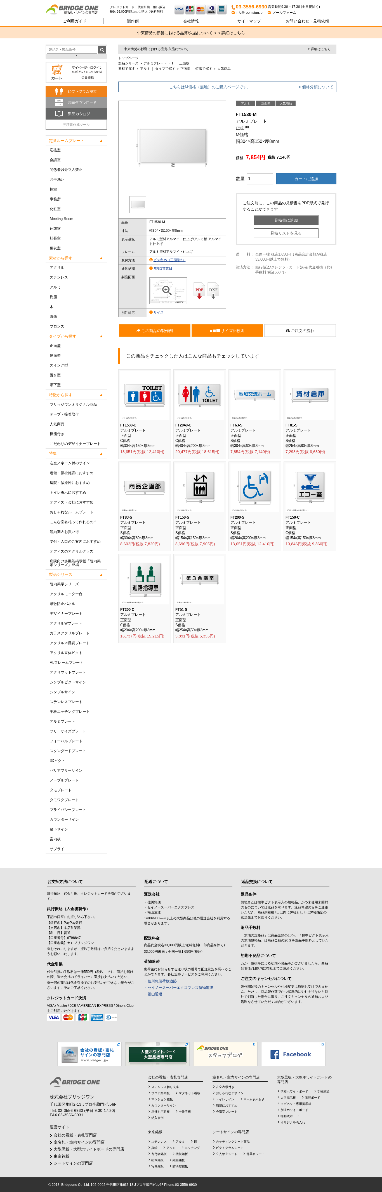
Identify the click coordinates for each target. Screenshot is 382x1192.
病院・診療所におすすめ (70, 483)
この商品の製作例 (156, 330)
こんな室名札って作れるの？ (73, 522)
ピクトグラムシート (230, 1147)
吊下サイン (59, 829)
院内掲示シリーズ (64, 584)
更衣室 (55, 248)
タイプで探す (165, 69)
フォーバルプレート (66, 741)
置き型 (55, 375)
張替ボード (312, 1097)
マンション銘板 (162, 1099)
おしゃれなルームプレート (71, 512)
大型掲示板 (288, 1097)
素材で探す (126, 69)
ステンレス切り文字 (165, 1087)
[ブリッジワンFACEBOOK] (293, 1054)
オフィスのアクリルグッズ (71, 551)
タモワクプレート (64, 800)
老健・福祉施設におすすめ (71, 473)
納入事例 (157, 1117)
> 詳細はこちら (319, 49)
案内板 (55, 839)
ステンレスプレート (66, 702)
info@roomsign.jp (249, 13)
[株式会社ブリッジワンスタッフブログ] (225, 1054)
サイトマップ (249, 21)
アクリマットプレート (68, 672)
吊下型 (55, 385)
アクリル (57, 267)
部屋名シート (255, 1154)
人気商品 (57, 424)
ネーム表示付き (254, 1099)
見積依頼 (307, 21)
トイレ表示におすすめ (68, 492)
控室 (53, 189)
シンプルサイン (62, 692)
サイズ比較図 (232, 330)
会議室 (55, 160)
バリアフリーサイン (66, 770)
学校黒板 (323, 1091)
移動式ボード (289, 1116)
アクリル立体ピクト (66, 653)
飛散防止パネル (62, 604)
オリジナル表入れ (292, 1122)
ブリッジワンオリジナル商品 (73, 404)
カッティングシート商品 (233, 1141)
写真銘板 (157, 1166)
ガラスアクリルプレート (70, 633)
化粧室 (55, 209)
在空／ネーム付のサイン (70, 463)
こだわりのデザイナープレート (75, 444)
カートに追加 (306, 179)
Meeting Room (61, 219)
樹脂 (53, 297)
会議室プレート (226, 1111)
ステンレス (59, 277)
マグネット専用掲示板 (295, 1103)
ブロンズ (57, 326)
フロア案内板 (160, 1093)
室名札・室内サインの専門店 (79, 1142)
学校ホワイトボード (294, 1091)
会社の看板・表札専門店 (75, 1135)
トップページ (128, 58)
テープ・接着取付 (64, 414)
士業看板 (185, 1111)
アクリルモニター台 (66, 594)
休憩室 (55, 228)
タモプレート (61, 790)
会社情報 (191, 21)
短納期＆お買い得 (64, 532)
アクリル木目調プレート (70, 643)
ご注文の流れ (302, 330)
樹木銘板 (157, 1160)
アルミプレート (62, 721)
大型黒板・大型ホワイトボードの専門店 (89, 1149)
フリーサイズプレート (68, 731)
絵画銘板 (179, 1160)
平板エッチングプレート (70, 711)
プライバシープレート (68, 810)
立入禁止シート (226, 1154)
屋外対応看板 (160, 1111)
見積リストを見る (286, 233)
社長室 (55, 238)
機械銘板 (182, 1154)
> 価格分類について (316, 87)
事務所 (55, 199)
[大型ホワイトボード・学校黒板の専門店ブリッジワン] (157, 1054)
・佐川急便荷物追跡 (160, 981)
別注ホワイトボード (294, 1110)
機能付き (57, 434)
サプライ (57, 849)
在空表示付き (225, 1087)
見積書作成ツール (76, 125)
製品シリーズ (128, 63)
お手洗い (57, 179)
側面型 (55, 355)
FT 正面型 (180, 63)
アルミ (55, 287)
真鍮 (53, 316)
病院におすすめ (226, 1105)
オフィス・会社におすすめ (71, 502)
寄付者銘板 (159, 1154)
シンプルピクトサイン (68, 682)
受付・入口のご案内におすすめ (75, 541)
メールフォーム (283, 13)
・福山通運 (153, 994)
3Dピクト (57, 761)
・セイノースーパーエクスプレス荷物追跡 (178, 987)
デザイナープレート (66, 613)
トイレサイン (225, 1099)
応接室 (55, 150)
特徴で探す (203, 69)
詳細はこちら (233, 33)
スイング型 (59, 365)
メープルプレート (64, 780)
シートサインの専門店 (73, 1163)
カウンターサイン (64, 819)
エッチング (192, 1147)
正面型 (55, 346)
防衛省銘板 (180, 1166)
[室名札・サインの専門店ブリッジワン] (78, 9)
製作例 (133, 21)
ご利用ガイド (74, 21)
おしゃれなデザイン (230, 1093)
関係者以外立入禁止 (66, 170)
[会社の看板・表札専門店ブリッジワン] (89, 1054)
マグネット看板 (189, 1093)
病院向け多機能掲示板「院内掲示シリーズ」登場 (75, 563)
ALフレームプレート (66, 662)
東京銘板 (61, 1156)
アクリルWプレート (66, 623)
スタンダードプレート (68, 751)
